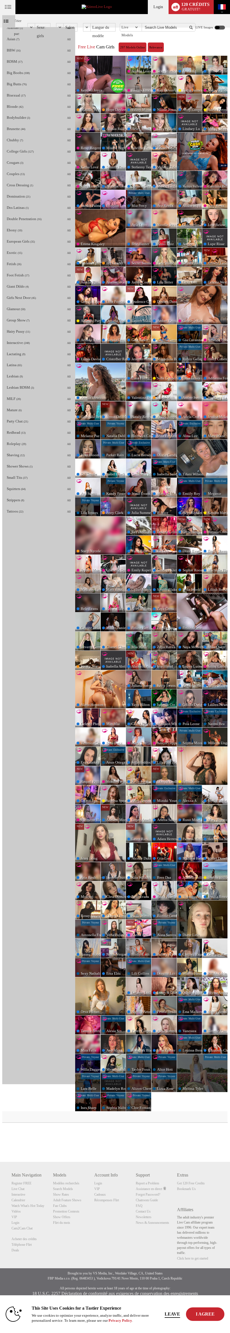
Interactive (18, 1194)
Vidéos (16, 1211)
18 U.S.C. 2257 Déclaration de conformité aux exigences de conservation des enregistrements (115, 1293)
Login (158, 7)
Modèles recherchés (66, 1183)
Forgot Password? (148, 1194)
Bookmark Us (186, 1189)
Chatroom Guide (147, 1200)
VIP (14, 1217)
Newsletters (143, 1217)
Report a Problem (147, 1183)
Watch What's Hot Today (28, 1206)
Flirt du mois (61, 1223)
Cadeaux (100, 1194)
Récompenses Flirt (106, 1200)
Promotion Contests (66, 1211)
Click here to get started (192, 1258)
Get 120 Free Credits (191, 1183)
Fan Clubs (60, 1206)
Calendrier (18, 1200)
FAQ (139, 1206)
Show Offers (61, 1217)
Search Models (63, 1189)
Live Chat (18, 1189)
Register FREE (21, 1183)
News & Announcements (152, 1223)
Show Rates (61, 1194)
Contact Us (143, 1211)
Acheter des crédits (24, 1239)
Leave (172, 1314)
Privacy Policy (120, 1320)
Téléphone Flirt (22, 1245)
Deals (15, 1250)
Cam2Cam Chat (22, 1228)
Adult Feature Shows (67, 1200)
